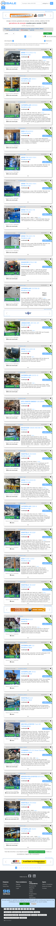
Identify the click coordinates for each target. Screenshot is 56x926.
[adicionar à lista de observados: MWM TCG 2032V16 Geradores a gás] (50, 477)
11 (37, 867)
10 (35, 867)
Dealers (31, 895)
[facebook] (30, 876)
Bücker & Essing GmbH (6, 864)
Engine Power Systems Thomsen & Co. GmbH (9, 612)
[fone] (17, 64)
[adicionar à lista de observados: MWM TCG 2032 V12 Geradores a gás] (50, 49)
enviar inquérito (10, 63)
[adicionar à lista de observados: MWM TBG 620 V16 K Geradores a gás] (50, 154)
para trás (32, 30)
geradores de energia (14, 30)
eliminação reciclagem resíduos (11, 914)
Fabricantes (32, 897)
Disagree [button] (33, 904)
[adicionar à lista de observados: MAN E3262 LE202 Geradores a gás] (50, 555)
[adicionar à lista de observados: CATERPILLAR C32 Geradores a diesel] (50, 642)
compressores (23, 917)
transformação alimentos (25, 914)
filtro (48, 33)
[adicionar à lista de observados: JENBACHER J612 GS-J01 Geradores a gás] (50, 320)
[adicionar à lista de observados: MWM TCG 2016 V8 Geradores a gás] (50, 346)
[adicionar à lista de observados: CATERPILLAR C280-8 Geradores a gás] (50, 503)
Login (17, 888)
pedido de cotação (48, 57)
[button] (28, 71)
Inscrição (18, 886)
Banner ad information (49, 11)
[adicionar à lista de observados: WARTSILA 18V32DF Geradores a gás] (50, 529)
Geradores (20, 424)
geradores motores (42, 914)
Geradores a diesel (22, 642)
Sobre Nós (6, 886)
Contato (5, 884)
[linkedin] (34, 876)
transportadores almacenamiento (11, 917)
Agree (24, 904)
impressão (34, 914)
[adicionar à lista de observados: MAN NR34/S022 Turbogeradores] (50, 128)
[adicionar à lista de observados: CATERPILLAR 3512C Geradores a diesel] (50, 668)
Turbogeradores (22, 128)
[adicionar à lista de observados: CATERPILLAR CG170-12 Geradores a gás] (50, 372)
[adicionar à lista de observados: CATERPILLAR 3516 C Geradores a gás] (50, 76)
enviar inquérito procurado (36, 852)
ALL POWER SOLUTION (6, 18)
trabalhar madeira (16, 912)
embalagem (36, 912)
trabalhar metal (8, 912)
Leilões (31, 890)
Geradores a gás (22, 49)
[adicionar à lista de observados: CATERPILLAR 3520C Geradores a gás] (50, 826)
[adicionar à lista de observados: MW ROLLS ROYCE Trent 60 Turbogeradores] (50, 721)
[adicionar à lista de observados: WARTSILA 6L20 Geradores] (50, 616)
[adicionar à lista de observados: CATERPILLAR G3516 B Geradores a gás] (50, 102)
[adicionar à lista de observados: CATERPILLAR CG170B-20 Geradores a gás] (50, 285)
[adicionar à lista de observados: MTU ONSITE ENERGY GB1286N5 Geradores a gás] (50, 398)
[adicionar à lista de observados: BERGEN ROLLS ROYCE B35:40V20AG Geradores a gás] (50, 773)
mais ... (45, 60)
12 (39, 867)
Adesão (18, 884)
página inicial (7, 28)
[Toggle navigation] (3, 7)
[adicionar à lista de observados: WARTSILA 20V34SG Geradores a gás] (50, 451)
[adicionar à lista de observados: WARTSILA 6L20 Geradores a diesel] (50, 695)
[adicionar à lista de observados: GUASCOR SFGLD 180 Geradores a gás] (50, 259)
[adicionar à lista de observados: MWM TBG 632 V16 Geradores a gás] (50, 207)
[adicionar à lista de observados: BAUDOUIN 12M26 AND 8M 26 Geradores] (50, 424)
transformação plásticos (27, 912)
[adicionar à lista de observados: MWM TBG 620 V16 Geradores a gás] (50, 233)
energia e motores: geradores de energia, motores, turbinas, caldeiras (27, 28)
